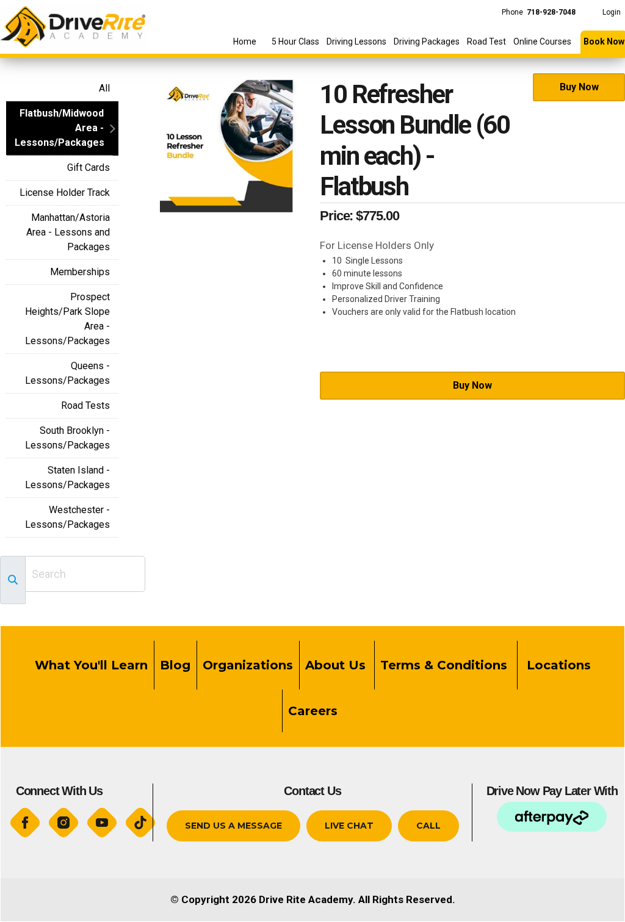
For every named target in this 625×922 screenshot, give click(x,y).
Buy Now (579, 87)
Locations (557, 665)
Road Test (486, 41)
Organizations (248, 665)
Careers (313, 711)
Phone (539, 12)
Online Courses (542, 41)
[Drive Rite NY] (72, 23)
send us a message (233, 825)
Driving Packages (427, 41)
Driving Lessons (356, 41)
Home (244, 41)
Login (611, 12)
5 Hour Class (295, 41)
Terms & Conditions (445, 665)
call (428, 825)
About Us (335, 665)
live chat (349, 825)
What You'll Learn (91, 665)
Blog (175, 665)
